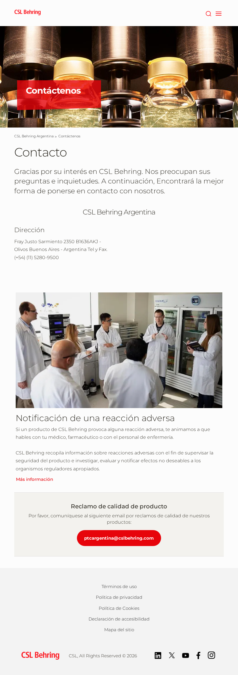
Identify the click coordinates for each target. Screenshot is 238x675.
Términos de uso (119, 586)
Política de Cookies (119, 608)
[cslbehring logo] (28, 13)
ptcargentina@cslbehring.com (119, 538)
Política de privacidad (119, 597)
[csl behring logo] (39, 655)
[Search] (208, 13)
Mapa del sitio (119, 629)
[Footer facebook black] (198, 655)
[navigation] (218, 13)
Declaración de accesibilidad (119, 619)
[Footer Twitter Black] (172, 655)
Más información (34, 479)
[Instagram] (211, 655)
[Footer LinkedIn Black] (158, 655)
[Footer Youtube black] (185, 655)
